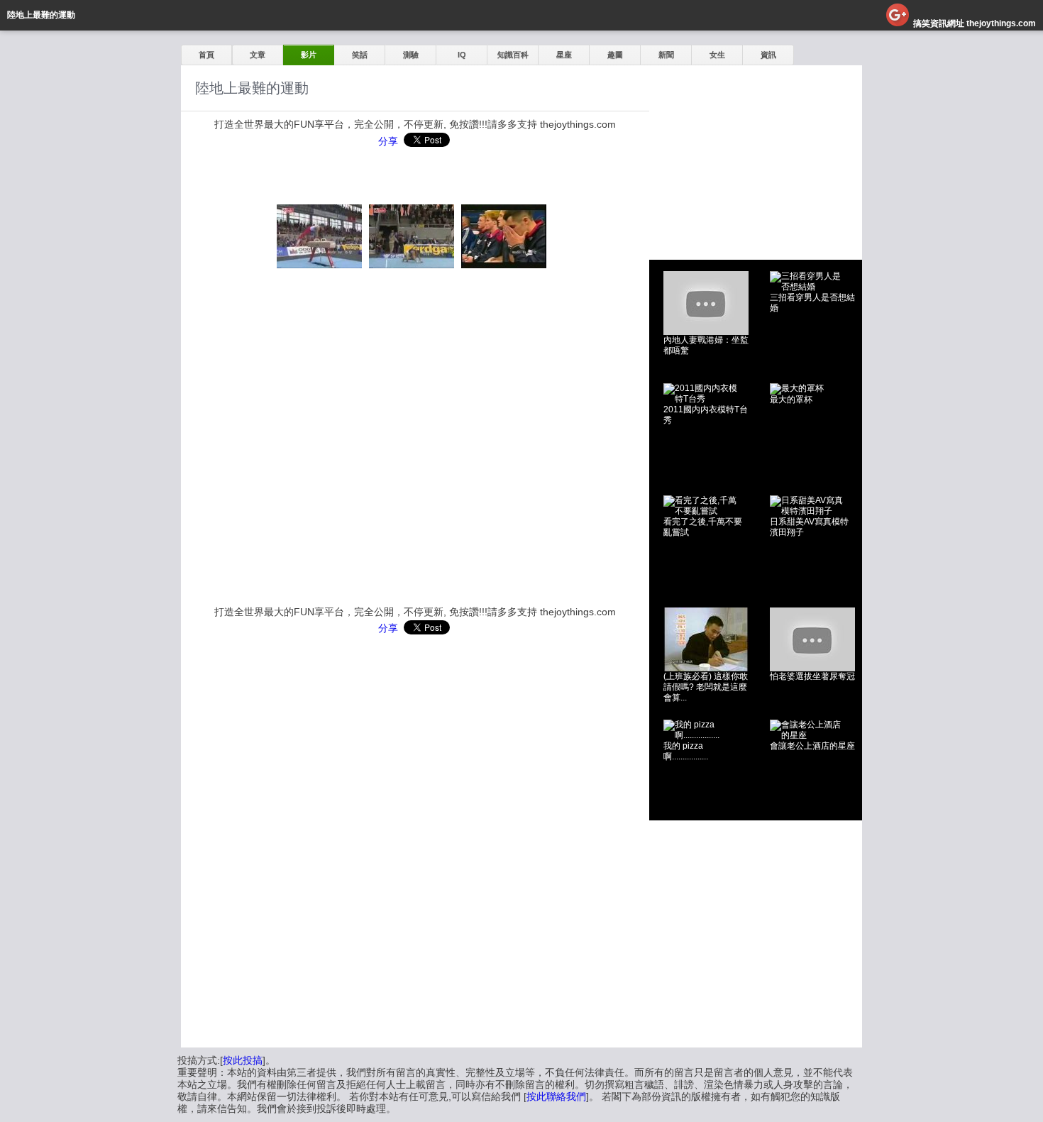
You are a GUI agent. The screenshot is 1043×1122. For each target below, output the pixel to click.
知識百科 (513, 54)
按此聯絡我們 (556, 1096)
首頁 (206, 54)
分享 (388, 141)
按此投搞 (243, 1060)
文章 (257, 54)
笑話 (360, 54)
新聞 (666, 54)
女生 (717, 54)
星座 (564, 54)
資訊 (768, 54)
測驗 (411, 54)
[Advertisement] (755, 154)
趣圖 (615, 54)
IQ (462, 54)
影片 (308, 54)
